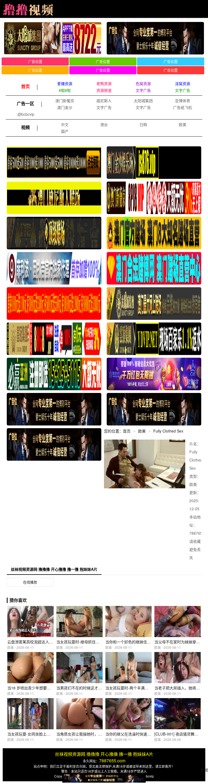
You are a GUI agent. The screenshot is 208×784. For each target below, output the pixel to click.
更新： (195, 492)
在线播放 (30, 582)
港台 (104, 124)
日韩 (143, 124)
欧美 (182, 124)
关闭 (204, 770)
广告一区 (25, 103)
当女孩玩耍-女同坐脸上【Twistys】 (37, 734)
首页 (127, 431)
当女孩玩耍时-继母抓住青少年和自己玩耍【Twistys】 (101, 641)
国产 (65, 131)
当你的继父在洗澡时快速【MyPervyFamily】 (143, 734)
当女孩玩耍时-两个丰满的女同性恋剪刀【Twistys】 (148, 688)
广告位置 (35, 61)
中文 (65, 124)
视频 (25, 127)
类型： (195, 476)
